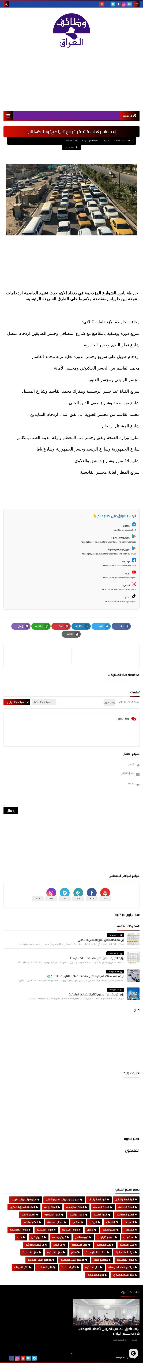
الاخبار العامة (71, 140)
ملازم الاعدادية (30, 1252)
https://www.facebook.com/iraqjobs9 (119, 566)
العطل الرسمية (55, 1222)
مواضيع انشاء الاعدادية (40, 1259)
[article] (39, 655)
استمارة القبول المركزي (22, 1207)
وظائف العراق (106, 1357)
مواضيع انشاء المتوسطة (121, 1267)
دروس (90, 1229)
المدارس (129, 1229)
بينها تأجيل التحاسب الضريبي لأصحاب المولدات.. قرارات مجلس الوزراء (109, 1331)
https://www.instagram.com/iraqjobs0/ (118, 589)
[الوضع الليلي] (133, 1353)
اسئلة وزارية (50, 1207)
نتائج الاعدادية (69, 1267)
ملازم (74, 1252)
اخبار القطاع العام (97, 1199)
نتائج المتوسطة (96, 1275)
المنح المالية (109, 1229)
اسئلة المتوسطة (75, 1207)
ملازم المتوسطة (125, 1259)
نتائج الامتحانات (45, 1267)
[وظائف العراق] (71, 32)
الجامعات (110, 1222)
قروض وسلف (59, 1237)
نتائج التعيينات (21, 1267)
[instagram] (124, 4)
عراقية (134, 1340)
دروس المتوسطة (19, 1229)
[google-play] (129, 4)
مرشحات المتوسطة (96, 1252)
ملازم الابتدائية (54, 1252)
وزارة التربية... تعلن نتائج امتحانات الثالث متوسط (97, 958)
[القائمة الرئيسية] (8, 115)
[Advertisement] (71, 81)
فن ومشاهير (81, 1237)
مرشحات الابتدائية (35, 1244)
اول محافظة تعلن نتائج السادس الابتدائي (101, 939)
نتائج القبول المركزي (123, 1275)
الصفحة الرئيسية (91, 140)
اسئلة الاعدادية (101, 1207)
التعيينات (129, 1222)
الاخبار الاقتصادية (125, 1214)
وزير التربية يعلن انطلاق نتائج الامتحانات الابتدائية (96, 994)
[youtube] (101, 4)
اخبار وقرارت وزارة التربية (24, 1199)
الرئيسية (127, 116)
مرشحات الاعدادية (125, 1252)
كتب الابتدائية (127, 1244)
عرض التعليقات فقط (43, 702)
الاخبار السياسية (52, 1214)
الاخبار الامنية (100, 1214)
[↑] (71, 1353)
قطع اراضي (37, 1237)
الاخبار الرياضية (77, 1214)
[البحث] (6, 4)
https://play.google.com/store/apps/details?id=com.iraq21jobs (108, 542)
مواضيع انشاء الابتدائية (72, 1259)
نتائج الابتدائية (92, 1267)
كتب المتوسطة (79, 1244)
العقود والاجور (31, 1222)
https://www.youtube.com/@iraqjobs (119, 578)
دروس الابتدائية (70, 1229)
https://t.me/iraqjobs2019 (124, 530)
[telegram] (113, 4)
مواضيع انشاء (101, 1259)
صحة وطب (128, 1237)
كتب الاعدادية (104, 1244)
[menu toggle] (137, 4)
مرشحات (57, 1244)
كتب (19, 1237)
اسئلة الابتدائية (126, 1207)
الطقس (76, 1222)
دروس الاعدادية (45, 1229)
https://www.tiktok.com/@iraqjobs (120, 601)
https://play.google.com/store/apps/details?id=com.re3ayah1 (109, 554)
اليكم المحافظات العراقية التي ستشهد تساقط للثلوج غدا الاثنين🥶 (85, 976)
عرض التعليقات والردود (16, 702)
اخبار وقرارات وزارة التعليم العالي (62, 1199)
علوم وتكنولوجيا (106, 1237)
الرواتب (93, 1222)
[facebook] (118, 4)
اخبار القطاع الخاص (124, 1199)
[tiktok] (107, 4)
